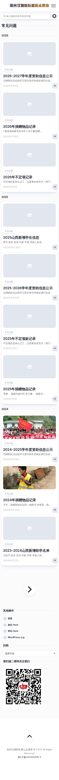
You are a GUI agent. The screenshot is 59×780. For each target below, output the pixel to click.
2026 (5, 35)
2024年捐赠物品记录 (19, 500)
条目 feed (13, 624)
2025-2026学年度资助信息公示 (28, 288)
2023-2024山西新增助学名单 (26, 550)
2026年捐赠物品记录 (19, 126)
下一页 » (29, 589)
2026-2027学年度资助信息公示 (28, 76)
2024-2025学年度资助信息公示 (28, 449)
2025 (5, 197)
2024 (5, 409)
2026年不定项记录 (17, 177)
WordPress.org (16, 637)
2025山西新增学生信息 (21, 237)
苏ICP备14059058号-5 (29, 757)
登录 (10, 618)
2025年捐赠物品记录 (19, 389)
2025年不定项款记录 (19, 339)
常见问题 (9, 69)
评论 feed (13, 631)
